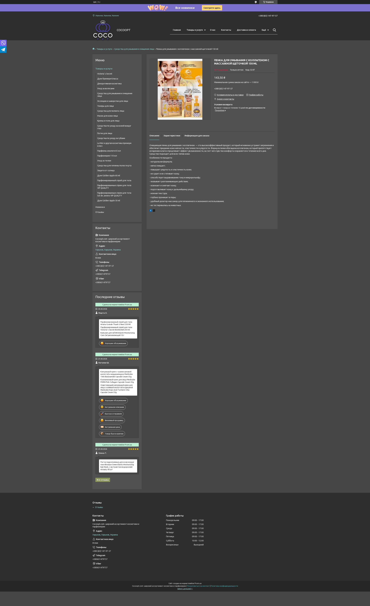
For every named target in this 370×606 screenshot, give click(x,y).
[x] (154, 211)
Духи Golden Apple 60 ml (108, 175)
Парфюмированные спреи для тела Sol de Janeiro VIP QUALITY (114, 194)
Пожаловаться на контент (198, 586)
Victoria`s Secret (104, 74)
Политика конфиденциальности (224, 586)
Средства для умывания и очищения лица (134, 49)
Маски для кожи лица (107, 116)
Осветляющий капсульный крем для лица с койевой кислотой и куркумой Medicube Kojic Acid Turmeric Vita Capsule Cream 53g (116, 388)
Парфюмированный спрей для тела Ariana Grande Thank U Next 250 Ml (116, 323)
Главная (177, 30)
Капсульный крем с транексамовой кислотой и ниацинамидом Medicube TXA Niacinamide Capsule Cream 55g (116, 374)
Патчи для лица (104, 133)
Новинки (100, 207)
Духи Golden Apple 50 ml (108, 200)
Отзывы (99, 212)
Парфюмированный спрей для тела (114, 180)
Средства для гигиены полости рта (114, 165)
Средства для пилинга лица (110, 111)
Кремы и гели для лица (108, 121)
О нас (212, 30)
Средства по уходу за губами (111, 138)
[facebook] (150, 211)
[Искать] (274, 30)
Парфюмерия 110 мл (107, 156)
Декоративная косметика (109, 83)
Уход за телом (104, 160)
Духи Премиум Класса (107, 79)
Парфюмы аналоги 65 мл (109, 151)
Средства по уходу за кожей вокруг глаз (114, 127)
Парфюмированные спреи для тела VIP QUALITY (114, 186)
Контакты (226, 30)
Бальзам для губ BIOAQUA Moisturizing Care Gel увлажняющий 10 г (117, 334)
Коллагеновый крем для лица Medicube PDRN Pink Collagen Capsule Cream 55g (117, 381)
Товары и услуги (195, 30)
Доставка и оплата (246, 30)
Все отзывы (103, 480)
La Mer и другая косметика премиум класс (114, 144)
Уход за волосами (105, 88)
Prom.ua (198, 583)
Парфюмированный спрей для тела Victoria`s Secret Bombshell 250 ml (116, 328)
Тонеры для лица (105, 106)
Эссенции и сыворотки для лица (112, 101)
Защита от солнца (105, 170)
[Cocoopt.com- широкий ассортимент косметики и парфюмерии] (102, 30)
